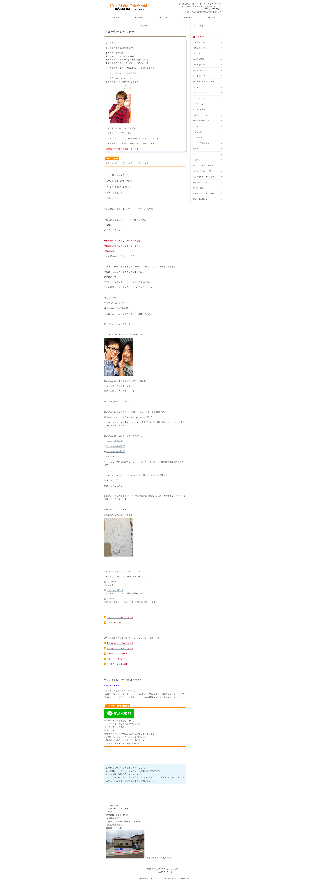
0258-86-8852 (111, 685)
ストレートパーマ (200, 93)
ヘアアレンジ (198, 104)
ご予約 (212, 18)
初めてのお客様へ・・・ (118, 622)
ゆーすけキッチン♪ (200, 70)
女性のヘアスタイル (201, 143)
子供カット (197, 160)
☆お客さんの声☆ (200, 42)
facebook (111, 598)
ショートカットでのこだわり (204, 81)
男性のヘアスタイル (201, 182)
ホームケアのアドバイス (203, 121)
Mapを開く (175, 869)
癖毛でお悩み (198, 188)
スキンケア (197, 87)
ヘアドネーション (200, 115)
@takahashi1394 (115, 590)
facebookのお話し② (115, 446)
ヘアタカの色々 (199, 109)
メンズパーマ (198, 126)
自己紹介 (140, 18)
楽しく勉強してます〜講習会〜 (205, 177)
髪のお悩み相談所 (200, 199)
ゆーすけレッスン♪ (200, 76)
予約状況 (188, 18)
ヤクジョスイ (198, 132)
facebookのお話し (114, 441)
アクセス (115, 18)
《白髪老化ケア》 (200, 48)
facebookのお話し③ (115, 451)
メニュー (164, 18)
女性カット (197, 149)
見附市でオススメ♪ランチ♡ (204, 193)
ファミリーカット (200, 98)
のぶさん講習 (198, 59)
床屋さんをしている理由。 (204, 165)
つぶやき (145, 26)
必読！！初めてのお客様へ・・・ (206, 171)
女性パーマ (197, 154)
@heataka (111, 582)
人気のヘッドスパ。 (201, 137)
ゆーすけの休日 (199, 65)
